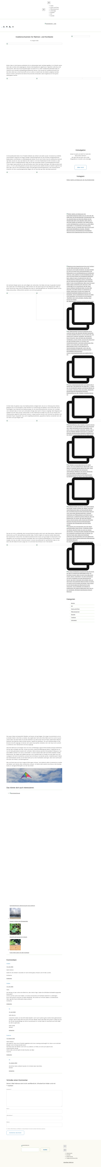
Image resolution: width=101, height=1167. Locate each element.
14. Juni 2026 (10, 967)
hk (9, 1009)
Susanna (9, 1035)
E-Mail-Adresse (10, 1115)
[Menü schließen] (48, 2)
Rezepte (73, 614)
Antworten (9, 978)
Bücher (73, 603)
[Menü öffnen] (43, 9)
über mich (80, 167)
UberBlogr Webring (68, 1162)
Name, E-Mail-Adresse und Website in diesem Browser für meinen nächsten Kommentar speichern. (26, 1128)
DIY (72, 606)
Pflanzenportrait (75, 611)
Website (8, 1122)
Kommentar (9, 1089)
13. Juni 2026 (10, 986)
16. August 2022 (11, 1038)
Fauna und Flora (75, 609)
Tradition (73, 617)
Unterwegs (74, 620)
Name (8, 1108)
